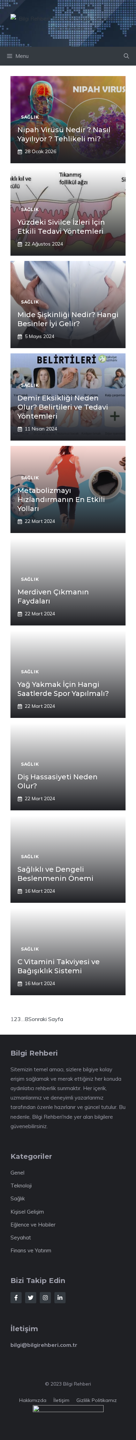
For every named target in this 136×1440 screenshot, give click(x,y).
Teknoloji (21, 1185)
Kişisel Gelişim (27, 1211)
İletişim (61, 1400)
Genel (17, 1172)
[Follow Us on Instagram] (45, 1297)
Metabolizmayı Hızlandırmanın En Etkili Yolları (61, 499)
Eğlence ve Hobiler (32, 1224)
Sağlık (17, 1198)
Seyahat (20, 1237)
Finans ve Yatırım (30, 1250)
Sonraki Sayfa (45, 1018)
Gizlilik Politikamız (96, 1400)
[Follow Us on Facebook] (16, 1297)
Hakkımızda (32, 1400)
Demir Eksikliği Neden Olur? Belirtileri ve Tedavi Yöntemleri (62, 407)
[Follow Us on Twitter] (30, 1297)
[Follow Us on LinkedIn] (60, 1297)
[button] (126, 56)
